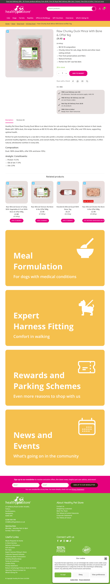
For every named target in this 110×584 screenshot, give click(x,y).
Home (7, 24)
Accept (63, 575)
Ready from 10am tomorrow (70, 110)
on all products (72, 105)
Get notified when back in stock (94, 220)
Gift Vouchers (58, 18)
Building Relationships (13, 559)
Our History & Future (64, 518)
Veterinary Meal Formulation (15, 557)
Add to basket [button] (17, 220)
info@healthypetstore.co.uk (15, 522)
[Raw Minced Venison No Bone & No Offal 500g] (42, 192)
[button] (106, 559)
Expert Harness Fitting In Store (16, 552)
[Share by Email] (82, 81)
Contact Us (60, 506)
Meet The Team (62, 511)
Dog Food (20, 24)
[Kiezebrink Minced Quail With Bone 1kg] (68, 192)
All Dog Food (30, 24)
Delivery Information (12, 545)
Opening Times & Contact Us (15, 570)
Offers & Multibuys (43, 18)
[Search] (94, 9)
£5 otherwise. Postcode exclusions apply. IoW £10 (77, 93)
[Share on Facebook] (73, 81)
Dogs (14, 18)
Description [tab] (9, 120)
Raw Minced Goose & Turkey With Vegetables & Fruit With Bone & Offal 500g (17, 209)
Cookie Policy (74, 580)
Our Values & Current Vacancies (68, 513)
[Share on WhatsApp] (78, 81)
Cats (8, 18)
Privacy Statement (84, 580)
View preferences (98, 575)
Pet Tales (8, 550)
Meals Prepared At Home (14, 541)
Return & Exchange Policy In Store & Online (20, 568)
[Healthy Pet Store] (18, 9)
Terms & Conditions (12, 561)
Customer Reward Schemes (14, 554)
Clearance (69, 18)
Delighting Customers (64, 509)
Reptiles (30, 18)
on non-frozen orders (72, 99)
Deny (81, 575)
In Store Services (11, 543)
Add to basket (78, 73)
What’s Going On (82, 18)
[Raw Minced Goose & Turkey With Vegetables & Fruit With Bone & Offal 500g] (16, 192)
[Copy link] (87, 81)
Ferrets (21, 18)
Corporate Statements (64, 515)
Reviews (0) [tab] (21, 120)
